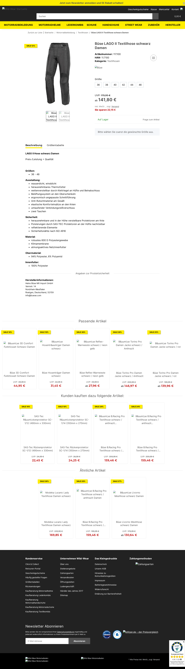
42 (123, 84)
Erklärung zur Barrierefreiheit (108, 594)
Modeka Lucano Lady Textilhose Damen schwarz (56, 523)
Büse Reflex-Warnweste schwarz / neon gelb (92, 374)
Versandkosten (67, 577)
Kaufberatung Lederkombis (38, 595)
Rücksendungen (32, 586)
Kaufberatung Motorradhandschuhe (35, 601)
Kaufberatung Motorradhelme (39, 591)
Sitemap (64, 595)
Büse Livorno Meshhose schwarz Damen (129, 523)
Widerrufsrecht (102, 589)
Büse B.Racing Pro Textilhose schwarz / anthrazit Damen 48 (147, 449)
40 (115, 84)
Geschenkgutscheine (138, 9)
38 (106, 84)
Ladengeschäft (67, 586)
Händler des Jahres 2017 (71, 591)
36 (98, 84)
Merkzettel (164, 9)
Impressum (100, 580)
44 (131, 84)
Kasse (154, 9)
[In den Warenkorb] (27, 40)
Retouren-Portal (32, 568)
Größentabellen (32, 582)
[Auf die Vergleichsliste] (153, 58)
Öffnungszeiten (67, 582)
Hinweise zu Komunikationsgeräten (105, 574)
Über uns (64, 564)
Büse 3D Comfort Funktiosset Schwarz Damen (19, 374)
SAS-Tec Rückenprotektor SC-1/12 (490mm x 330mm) (37, 449)
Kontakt (175, 9)
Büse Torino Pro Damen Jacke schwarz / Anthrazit (129, 374)
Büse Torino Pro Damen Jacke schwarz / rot (165, 374)
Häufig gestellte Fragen (36, 577)
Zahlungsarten (67, 573)
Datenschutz (101, 564)
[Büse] (98, 67)
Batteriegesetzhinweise (105, 585)
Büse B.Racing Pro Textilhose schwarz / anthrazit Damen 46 (110, 449)
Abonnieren (79, 641)
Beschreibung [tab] (33, 145)
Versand (115, 106)
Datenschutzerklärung (65, 632)
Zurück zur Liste (35, 32)
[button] (181, 9)
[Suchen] (155, 16)
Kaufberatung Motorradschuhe (39, 607)
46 (140, 84)
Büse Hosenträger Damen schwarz (56, 374)
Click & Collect (32, 564)
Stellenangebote (67, 568)
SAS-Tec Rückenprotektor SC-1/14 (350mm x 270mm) (74, 449)
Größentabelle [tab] (55, 145)
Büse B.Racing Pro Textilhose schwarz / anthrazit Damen (92, 523)
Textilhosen (113, 61)
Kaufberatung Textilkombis (37, 611)
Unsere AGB (100, 568)
